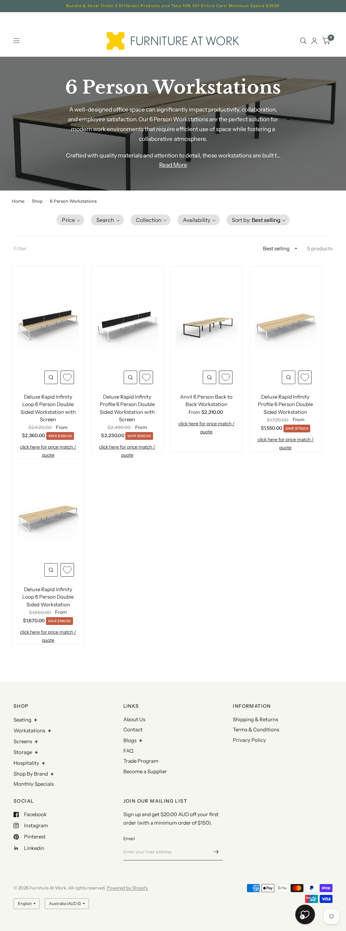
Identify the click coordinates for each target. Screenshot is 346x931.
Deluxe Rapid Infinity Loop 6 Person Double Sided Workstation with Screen (48, 408)
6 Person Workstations (73, 201)
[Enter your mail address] (216, 851)
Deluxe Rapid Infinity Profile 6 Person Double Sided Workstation (285, 404)
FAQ (128, 751)
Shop (37, 201)
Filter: (21, 248)
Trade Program (140, 761)
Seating (22, 719)
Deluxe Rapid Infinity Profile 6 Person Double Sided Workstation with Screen (127, 408)
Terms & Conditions (256, 729)
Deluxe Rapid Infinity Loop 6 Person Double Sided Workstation (48, 597)
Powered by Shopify (127, 887)
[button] (70, 220)
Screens (23, 741)
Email (129, 838)
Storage (23, 752)
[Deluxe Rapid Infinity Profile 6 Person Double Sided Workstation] (285, 326)
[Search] (303, 40)
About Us (134, 719)
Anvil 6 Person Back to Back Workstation (206, 401)
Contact (133, 729)
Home (18, 201)
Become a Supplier (145, 771)
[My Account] (314, 40)
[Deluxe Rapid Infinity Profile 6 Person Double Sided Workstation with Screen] (127, 326)
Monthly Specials (34, 784)
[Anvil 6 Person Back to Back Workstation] (206, 326)
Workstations (29, 730)
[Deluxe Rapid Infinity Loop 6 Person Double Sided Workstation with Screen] (48, 326)
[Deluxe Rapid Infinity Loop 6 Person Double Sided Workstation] (48, 518)
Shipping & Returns (255, 719)
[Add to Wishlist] (67, 377)
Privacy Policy (249, 740)
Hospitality (26, 763)
